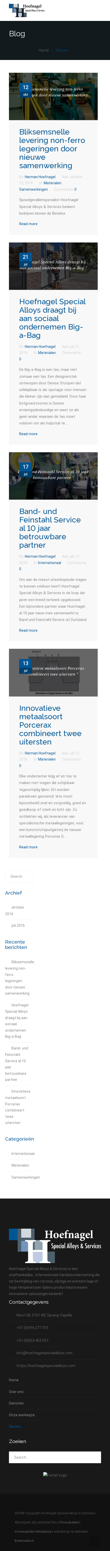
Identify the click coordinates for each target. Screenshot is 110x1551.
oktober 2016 (14, 910)
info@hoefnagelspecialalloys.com (44, 1353)
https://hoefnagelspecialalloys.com (46, 1366)
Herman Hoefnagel (40, 177)
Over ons (16, 1392)
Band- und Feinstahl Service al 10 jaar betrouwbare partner (50, 528)
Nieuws (15, 1426)
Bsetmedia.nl (24, 1541)
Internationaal (49, 563)
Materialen (52, 183)
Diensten (16, 1403)
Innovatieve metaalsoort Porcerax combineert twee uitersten (50, 725)
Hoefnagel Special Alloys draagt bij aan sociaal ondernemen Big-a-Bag (52, 318)
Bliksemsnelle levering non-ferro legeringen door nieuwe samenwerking (52, 148)
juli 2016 (18, 925)
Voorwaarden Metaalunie (33, 1531)
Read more (28, 224)
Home (44, 50)
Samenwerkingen (33, 189)
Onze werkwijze (22, 1415)
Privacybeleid (69, 1522)
